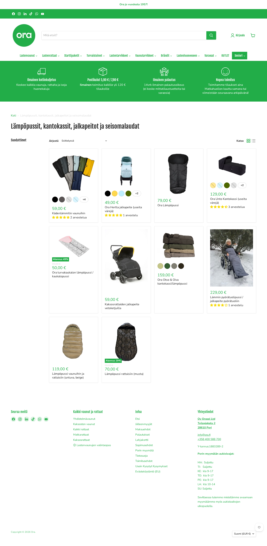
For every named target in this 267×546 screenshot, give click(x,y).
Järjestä (53, 140)
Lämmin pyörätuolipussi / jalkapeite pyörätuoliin (226, 299)
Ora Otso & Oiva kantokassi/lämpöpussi (172, 282)
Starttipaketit (72, 55)
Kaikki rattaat (81, 429)
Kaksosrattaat (81, 440)
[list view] (253, 140)
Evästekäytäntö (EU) (147, 471)
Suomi (242, 533)
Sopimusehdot (144, 445)
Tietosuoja (141, 456)
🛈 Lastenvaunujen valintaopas (92, 445)
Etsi (137, 419)
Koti (13, 115)
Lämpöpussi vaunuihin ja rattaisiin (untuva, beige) (68, 376)
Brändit (165, 55)
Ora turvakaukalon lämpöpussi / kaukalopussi (72, 274)
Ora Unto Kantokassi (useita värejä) (228, 201)
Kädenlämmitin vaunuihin (68, 213)
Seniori (239, 55)
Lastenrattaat (49, 55)
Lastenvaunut (27, 55)
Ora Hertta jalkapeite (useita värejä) (123, 209)
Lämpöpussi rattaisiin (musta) (124, 374)
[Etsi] (211, 35)
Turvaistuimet (95, 55)
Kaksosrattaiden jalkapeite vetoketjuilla (122, 306)
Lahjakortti (141, 440)
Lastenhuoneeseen (187, 55)
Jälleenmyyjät (143, 424)
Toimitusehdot (143, 461)
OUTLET (225, 55)
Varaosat (210, 55)
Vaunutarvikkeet (144, 55)
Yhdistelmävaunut (84, 419)
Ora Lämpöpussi (168, 205)
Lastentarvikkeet (119, 55)
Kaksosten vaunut (84, 424)
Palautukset (142, 434)
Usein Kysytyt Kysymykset (151, 466)
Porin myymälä (144, 450)
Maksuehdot (142, 429)
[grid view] (248, 140)
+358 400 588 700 (209, 439)
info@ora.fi (204, 435)
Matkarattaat (81, 434)
